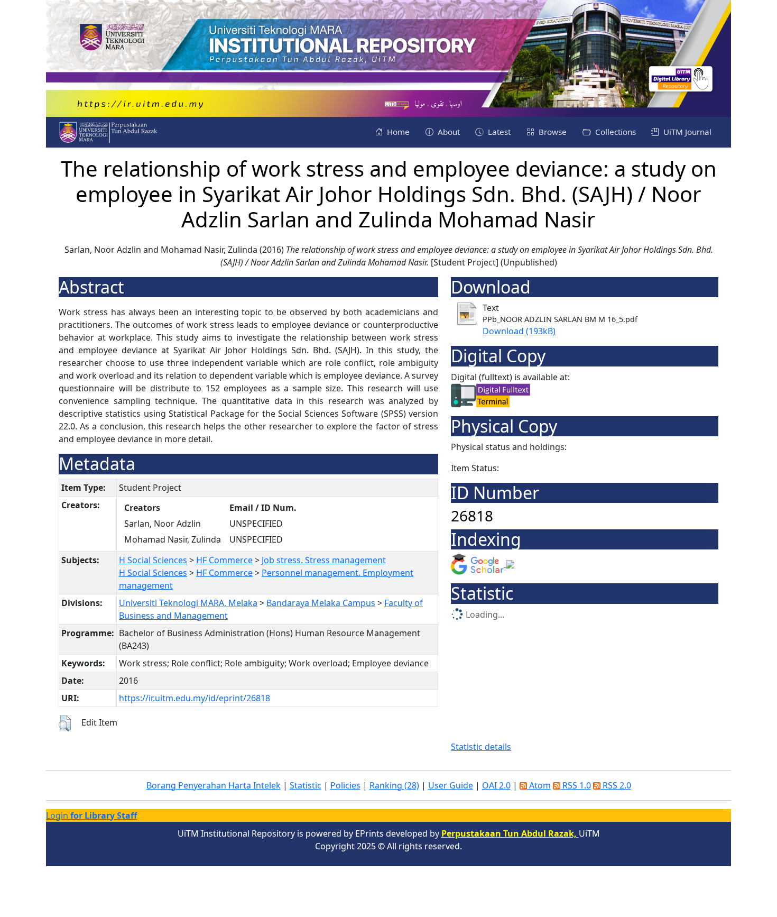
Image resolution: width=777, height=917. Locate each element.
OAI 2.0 (496, 785)
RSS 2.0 (615, 785)
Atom (539, 785)
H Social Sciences (153, 560)
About (448, 131)
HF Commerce (224, 560)
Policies (345, 785)
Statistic (305, 785)
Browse (551, 131)
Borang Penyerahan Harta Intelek (213, 785)
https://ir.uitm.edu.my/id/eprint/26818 (194, 698)
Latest (498, 131)
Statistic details (481, 747)
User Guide (450, 785)
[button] (65, 723)
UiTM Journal (686, 131)
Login (91, 815)
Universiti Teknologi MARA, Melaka (188, 603)
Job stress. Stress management (324, 560)
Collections (614, 131)
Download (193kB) (519, 331)
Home (397, 131)
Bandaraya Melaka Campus (320, 603)
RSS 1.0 (575, 785)
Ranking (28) (394, 785)
